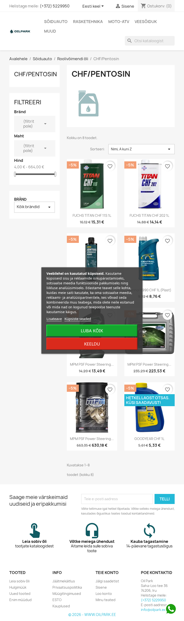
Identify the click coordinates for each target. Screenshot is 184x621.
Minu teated (105, 600)
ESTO (57, 600)
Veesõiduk (146, 21)
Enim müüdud (20, 600)
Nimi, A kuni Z (141, 149)
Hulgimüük (17, 587)
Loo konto (104, 593)
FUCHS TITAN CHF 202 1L (149, 215)
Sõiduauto (56, 21)
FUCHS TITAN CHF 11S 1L (92, 215)
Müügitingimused (66, 593)
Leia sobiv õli (19, 581)
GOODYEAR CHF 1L (149, 438)
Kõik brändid (34, 207)
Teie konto (107, 572)
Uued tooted (19, 593)
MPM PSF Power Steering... (92, 364)
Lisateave (54, 318)
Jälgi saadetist (107, 581)
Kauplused (61, 606)
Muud (50, 31)
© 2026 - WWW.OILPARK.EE (92, 614)
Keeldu (92, 344)
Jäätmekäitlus (63, 581)
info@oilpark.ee (153, 609)
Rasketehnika (88, 21)
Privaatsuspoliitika (67, 587)
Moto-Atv (118, 21)
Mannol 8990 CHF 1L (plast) (149, 290)
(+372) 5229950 (54, 6)
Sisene (101, 587)
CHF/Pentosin (35, 74)
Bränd (20, 199)
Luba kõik (92, 331)
